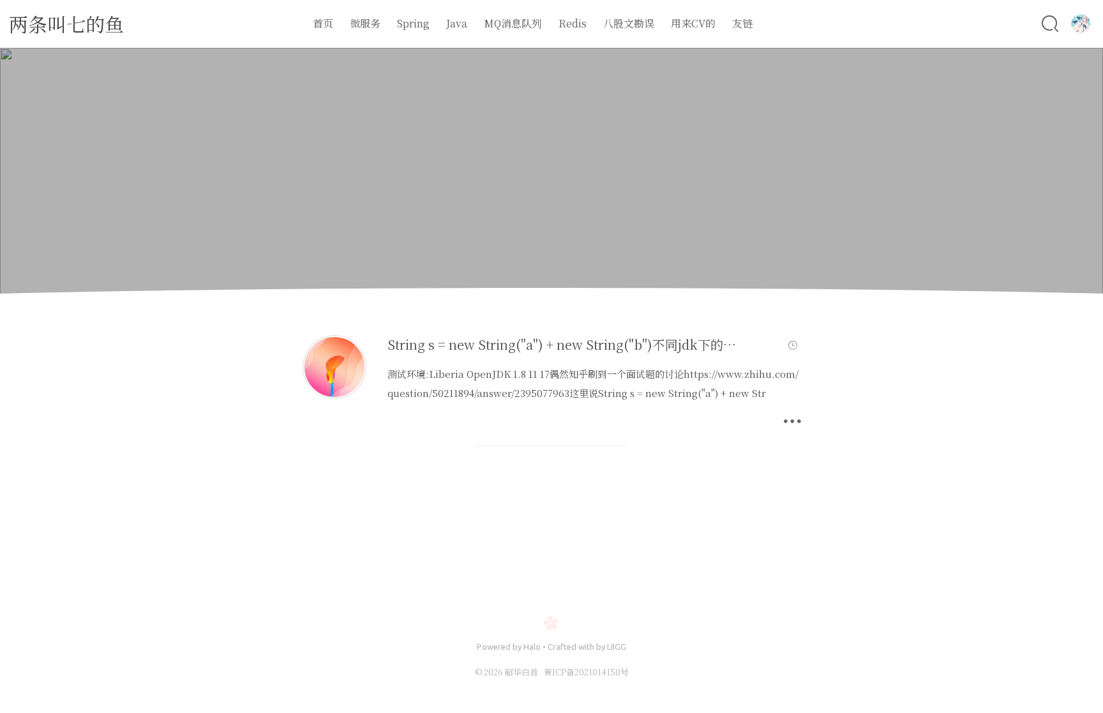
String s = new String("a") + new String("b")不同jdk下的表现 (568, 344)
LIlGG (616, 646)
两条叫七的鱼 (66, 24)
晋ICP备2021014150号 (586, 672)
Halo (532, 646)
